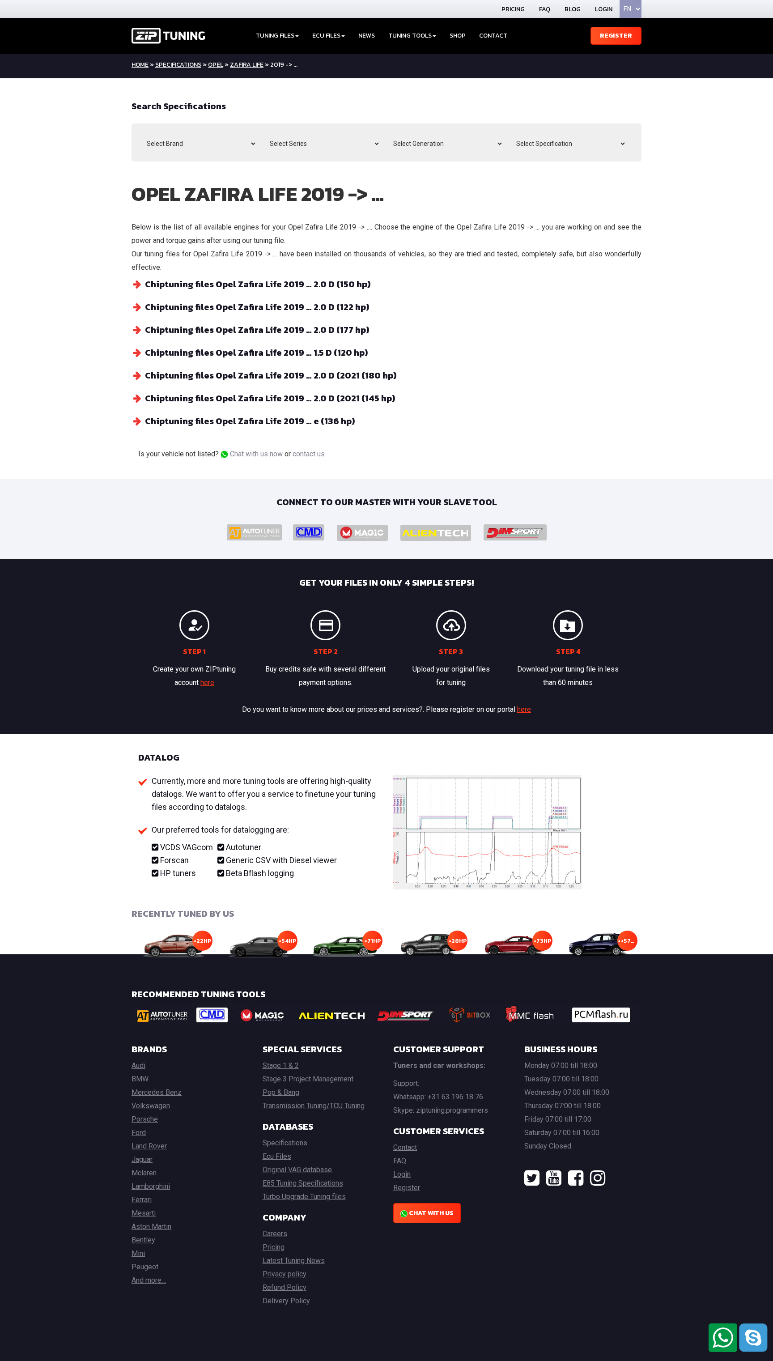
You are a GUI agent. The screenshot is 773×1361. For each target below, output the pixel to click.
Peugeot (145, 1267)
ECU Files (326, 35)
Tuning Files (275, 35)
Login (603, 9)
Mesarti (144, 1213)
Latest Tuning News (294, 1260)
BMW (140, 1079)
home (140, 64)
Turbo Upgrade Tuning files (304, 1196)
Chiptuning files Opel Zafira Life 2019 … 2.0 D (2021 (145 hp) (270, 398)
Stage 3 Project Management (308, 1079)
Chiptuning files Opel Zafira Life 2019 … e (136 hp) (250, 421)
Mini (138, 1253)
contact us (309, 454)
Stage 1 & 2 (281, 1065)
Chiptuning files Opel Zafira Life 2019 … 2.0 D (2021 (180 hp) (270, 375)
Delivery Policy (286, 1301)
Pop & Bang (281, 1092)
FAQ (544, 9)
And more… (149, 1280)
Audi (138, 1065)
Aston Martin (151, 1226)
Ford (139, 1132)
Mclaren (144, 1173)
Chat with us (431, 1213)
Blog (573, 9)
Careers (275, 1233)
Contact (493, 35)
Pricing (513, 9)
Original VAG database (297, 1169)
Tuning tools (410, 35)
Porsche (145, 1119)
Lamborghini (151, 1186)
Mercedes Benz (157, 1092)
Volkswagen (151, 1106)
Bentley (143, 1240)
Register (616, 35)
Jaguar (142, 1159)
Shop (458, 35)
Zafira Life (246, 64)
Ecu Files (277, 1156)
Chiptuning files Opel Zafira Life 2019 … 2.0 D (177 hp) (257, 329)
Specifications (178, 64)
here (207, 682)
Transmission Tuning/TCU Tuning (314, 1106)
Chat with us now (255, 454)
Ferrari (142, 1199)
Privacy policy (284, 1274)
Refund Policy (284, 1287)
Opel (215, 64)
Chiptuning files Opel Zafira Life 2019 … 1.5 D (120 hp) (256, 352)
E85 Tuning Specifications (303, 1183)
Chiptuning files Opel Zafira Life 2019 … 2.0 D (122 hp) (257, 307)
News (366, 35)
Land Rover (149, 1146)
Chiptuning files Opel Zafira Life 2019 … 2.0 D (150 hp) (257, 284)
